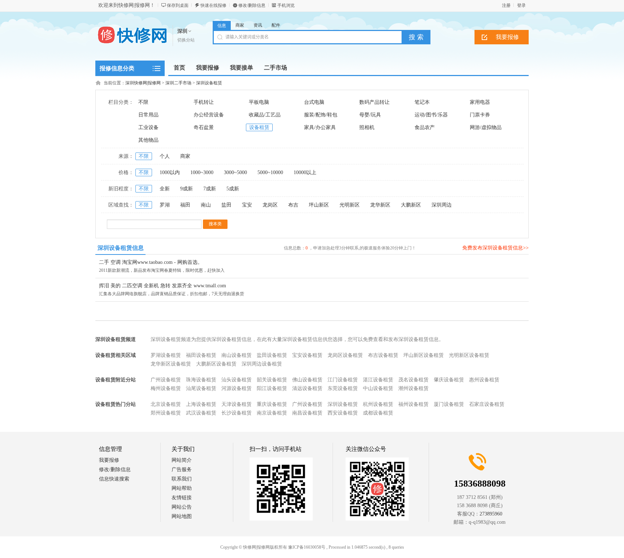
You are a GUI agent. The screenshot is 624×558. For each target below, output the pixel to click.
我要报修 (507, 37)
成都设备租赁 (378, 413)
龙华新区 (380, 205)
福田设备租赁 (201, 355)
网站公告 (182, 507)
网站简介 (182, 460)
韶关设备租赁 (272, 379)
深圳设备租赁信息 (121, 248)
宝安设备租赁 (307, 355)
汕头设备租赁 (236, 379)
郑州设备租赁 (166, 413)
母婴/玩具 (370, 115)
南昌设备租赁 (307, 413)
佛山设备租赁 (307, 379)
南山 (206, 205)
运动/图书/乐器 (431, 115)
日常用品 (148, 115)
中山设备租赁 (378, 388)
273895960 (491, 514)
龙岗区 (270, 205)
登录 (521, 5)
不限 (143, 102)
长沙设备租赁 (236, 413)
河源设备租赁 (236, 388)
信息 (221, 25)
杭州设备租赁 (378, 404)
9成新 (186, 188)
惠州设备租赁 (484, 379)
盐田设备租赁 (272, 355)
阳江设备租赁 (272, 388)
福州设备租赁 (413, 404)
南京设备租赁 (272, 413)
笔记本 (422, 102)
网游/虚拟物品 (486, 127)
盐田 (226, 205)
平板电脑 (259, 102)
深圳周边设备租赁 (262, 364)
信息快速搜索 (114, 479)
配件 (276, 25)
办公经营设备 (209, 115)
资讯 (258, 25)
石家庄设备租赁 (486, 404)
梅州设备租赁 (166, 388)
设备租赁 (259, 127)
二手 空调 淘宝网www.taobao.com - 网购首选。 (151, 262)
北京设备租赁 (166, 404)
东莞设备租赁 (343, 388)
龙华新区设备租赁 (171, 364)
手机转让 (204, 102)
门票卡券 (480, 115)
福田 (185, 205)
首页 (179, 68)
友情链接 (182, 497)
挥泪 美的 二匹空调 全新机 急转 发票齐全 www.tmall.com (162, 285)
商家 (239, 25)
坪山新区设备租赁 (423, 355)
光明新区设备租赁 (469, 355)
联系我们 (182, 479)
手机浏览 (286, 5)
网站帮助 (182, 488)
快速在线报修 (213, 5)
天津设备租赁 (236, 404)
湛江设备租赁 (378, 379)
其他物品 (148, 140)
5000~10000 (270, 172)
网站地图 (182, 516)
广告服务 (182, 469)
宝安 (247, 205)
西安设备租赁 (343, 413)
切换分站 (186, 40)
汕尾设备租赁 (201, 388)
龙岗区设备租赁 (345, 355)
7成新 (209, 188)
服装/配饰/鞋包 (320, 115)
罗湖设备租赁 (166, 355)
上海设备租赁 (201, 404)
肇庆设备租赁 (449, 379)
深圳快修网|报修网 (143, 82)
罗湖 (165, 205)
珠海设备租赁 (201, 379)
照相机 (366, 127)
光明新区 (349, 205)
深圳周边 (442, 205)
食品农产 (425, 127)
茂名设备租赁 (413, 379)
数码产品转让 (374, 102)
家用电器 (480, 102)
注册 (506, 5)
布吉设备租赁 (383, 355)
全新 (165, 188)
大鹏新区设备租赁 (216, 364)
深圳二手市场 (178, 82)
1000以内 (170, 172)
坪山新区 (319, 205)
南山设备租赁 (236, 355)
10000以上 (305, 172)
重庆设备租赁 (272, 404)
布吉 (293, 205)
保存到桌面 (177, 5)
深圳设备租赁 (209, 82)
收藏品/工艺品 (265, 115)
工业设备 (148, 127)
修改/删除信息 (251, 5)
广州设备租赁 (166, 379)
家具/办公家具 (320, 127)
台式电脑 (314, 102)
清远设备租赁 (307, 388)
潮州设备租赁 (413, 388)
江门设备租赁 (343, 379)
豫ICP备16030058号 (306, 547)
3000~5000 (235, 172)
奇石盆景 (204, 127)
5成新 (232, 188)
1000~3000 (201, 172)
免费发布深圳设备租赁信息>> (495, 248)
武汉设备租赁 (201, 413)
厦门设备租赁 (449, 404)
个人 (165, 156)
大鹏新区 (411, 205)
